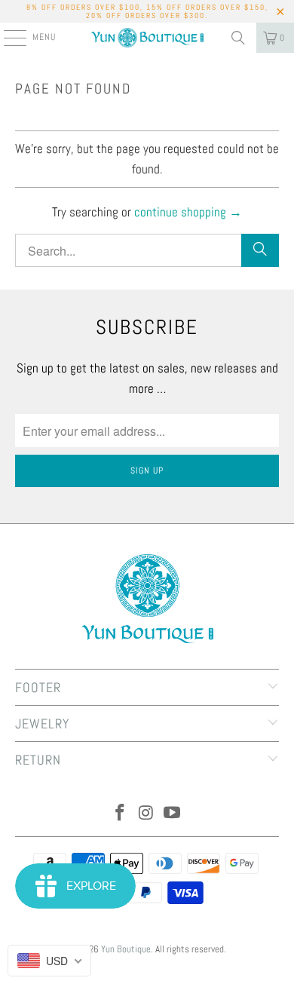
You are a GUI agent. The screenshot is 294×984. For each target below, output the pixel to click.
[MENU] (7, 38)
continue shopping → (188, 212)
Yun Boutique (126, 949)
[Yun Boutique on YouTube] (172, 814)
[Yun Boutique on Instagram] (146, 814)
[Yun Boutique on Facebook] (120, 814)
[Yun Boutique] (147, 38)
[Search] (238, 38)
